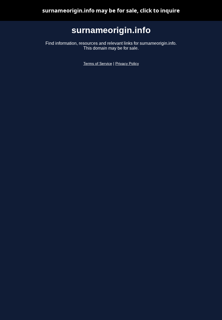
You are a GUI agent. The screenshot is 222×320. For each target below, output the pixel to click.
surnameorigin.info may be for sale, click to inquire (111, 10)
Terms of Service (97, 64)
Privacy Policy (127, 64)
